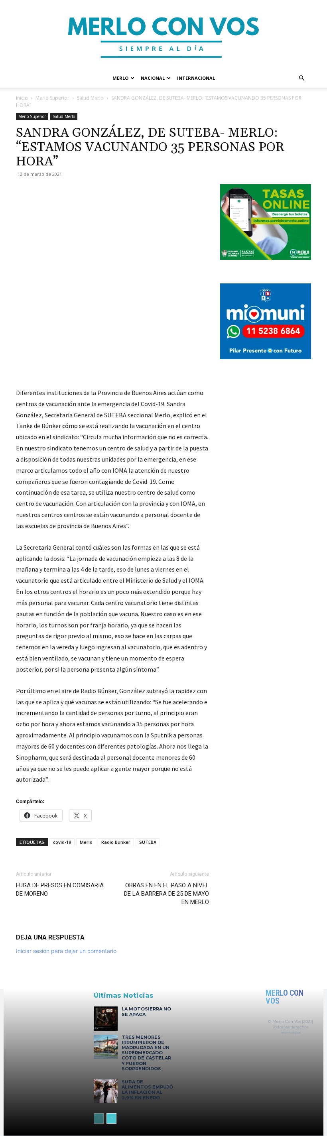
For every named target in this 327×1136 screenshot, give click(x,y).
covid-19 (62, 842)
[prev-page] (99, 1118)
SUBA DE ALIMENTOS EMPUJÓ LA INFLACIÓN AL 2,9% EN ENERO (147, 1090)
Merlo (120, 78)
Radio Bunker (115, 842)
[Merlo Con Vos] (163, 34)
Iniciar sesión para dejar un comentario (66, 950)
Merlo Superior (52, 97)
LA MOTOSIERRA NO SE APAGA (146, 1011)
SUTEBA (147, 842)
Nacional (153, 78)
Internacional (196, 78)
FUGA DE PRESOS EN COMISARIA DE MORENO (60, 889)
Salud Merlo (90, 97)
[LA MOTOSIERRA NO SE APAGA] (106, 1018)
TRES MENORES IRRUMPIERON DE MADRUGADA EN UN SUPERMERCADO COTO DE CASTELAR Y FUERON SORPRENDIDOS (146, 1052)
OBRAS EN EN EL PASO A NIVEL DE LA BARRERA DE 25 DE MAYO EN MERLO (166, 894)
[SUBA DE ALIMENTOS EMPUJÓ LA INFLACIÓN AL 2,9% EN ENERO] (106, 1091)
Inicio (22, 97)
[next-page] (111, 1118)
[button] (301, 78)
